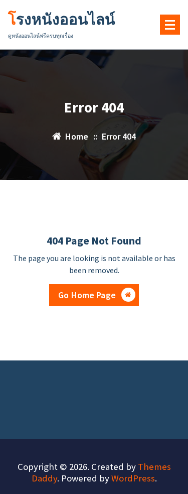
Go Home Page (87, 295)
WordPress (133, 478)
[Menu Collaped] (170, 25)
